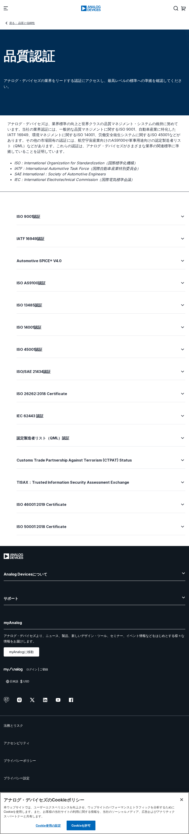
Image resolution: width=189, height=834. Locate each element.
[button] (101, 219)
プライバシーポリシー (20, 760)
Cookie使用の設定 (48, 825)
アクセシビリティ (17, 743)
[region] (94, 813)
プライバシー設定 (17, 778)
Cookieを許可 (81, 825)
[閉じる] (182, 800)
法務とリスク (13, 725)
